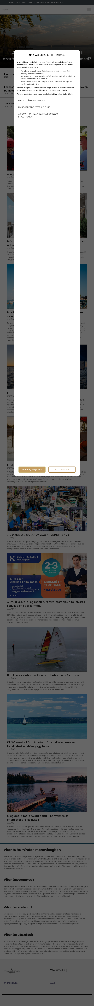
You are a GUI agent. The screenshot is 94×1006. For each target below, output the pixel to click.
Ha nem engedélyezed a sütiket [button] (34, 107)
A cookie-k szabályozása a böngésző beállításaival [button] (38, 115)
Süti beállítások (62, 469)
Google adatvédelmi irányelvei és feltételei (54, 94)
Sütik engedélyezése (32, 469)
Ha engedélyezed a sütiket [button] (32, 100)
